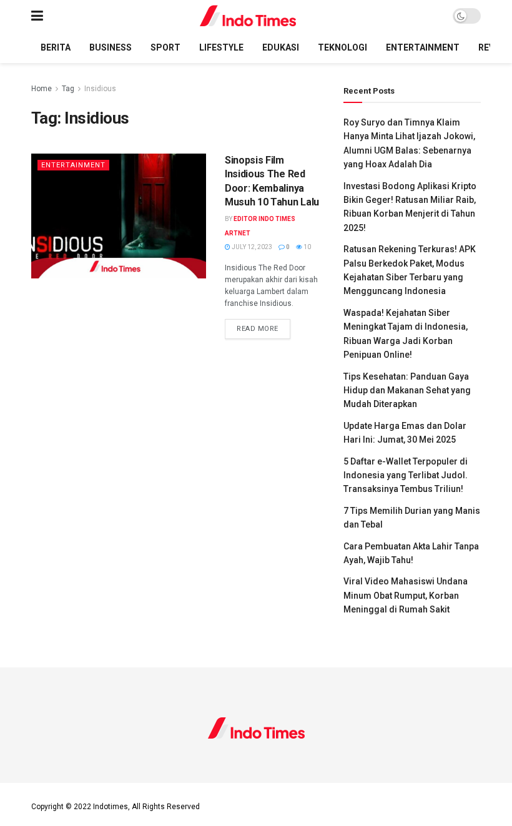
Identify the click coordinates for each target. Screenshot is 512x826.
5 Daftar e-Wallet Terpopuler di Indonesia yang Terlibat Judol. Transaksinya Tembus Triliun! (405, 475)
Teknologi (342, 47)
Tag (68, 88)
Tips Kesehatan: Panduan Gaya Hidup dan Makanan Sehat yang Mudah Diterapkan (407, 390)
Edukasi (280, 47)
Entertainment (423, 47)
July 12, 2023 (251, 246)
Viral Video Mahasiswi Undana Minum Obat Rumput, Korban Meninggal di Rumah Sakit (405, 595)
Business (110, 47)
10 (306, 246)
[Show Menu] (37, 16)
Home (41, 88)
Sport (165, 47)
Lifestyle (221, 47)
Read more (263, 328)
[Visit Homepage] (248, 16)
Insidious (100, 88)
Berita (56, 47)
